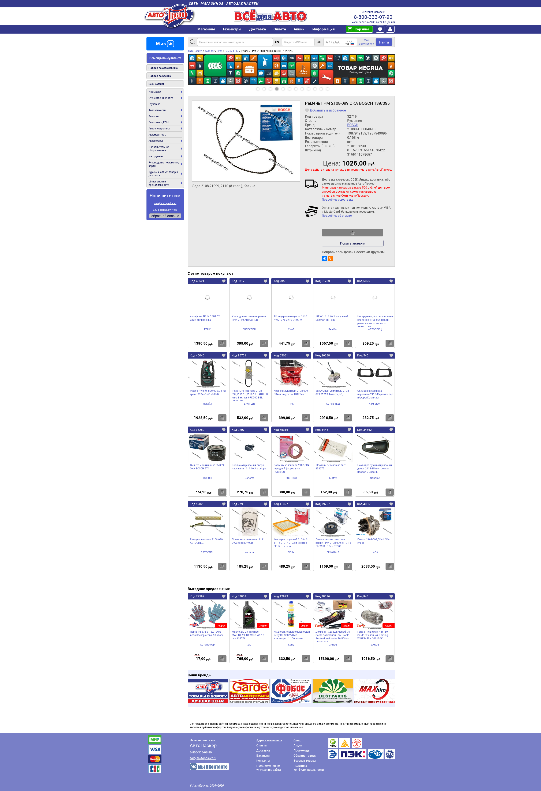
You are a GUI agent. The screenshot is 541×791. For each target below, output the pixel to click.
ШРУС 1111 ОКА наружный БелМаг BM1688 (332, 318)
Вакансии (263, 755)
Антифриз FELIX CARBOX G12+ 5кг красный (205, 318)
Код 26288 (322, 355)
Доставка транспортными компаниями (361, 748)
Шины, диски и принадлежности (159, 183)
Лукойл (207, 403)
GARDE (333, 644)
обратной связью (165, 215)
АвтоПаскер (207, 644)
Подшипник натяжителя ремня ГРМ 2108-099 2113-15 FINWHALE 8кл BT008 (333, 543)
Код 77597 (197, 596)
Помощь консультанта (165, 58)
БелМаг (333, 329)
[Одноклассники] (330, 258)
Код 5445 (321, 430)
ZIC (249, 644)
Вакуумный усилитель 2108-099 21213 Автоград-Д (333, 392)
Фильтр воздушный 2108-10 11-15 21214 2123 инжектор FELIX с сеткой (290, 543)
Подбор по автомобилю (163, 67)
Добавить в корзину (352, 233)
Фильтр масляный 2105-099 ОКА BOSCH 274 (207, 466)
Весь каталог (156, 84)
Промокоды (302, 750)
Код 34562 (364, 430)
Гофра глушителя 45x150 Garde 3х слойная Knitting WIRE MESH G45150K (372, 635)
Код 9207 (238, 430)
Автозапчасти (157, 110)
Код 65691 (280, 355)
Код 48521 (197, 281)
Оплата (279, 29)
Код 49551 (364, 504)
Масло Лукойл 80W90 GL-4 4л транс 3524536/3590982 (208, 392)
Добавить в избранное (328, 110)
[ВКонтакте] (324, 258)
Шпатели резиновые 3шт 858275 (331, 466)
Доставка (257, 29)
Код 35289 (197, 430)
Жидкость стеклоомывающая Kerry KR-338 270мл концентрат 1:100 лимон (292, 635)
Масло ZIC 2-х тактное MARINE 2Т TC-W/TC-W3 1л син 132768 (248, 635)
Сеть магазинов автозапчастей (224, 3)
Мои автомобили (366, 41)
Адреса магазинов (269, 740)
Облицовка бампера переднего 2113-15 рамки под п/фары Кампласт (375, 394)
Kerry (291, 644)
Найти (384, 42)
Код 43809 (239, 596)
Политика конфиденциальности (309, 768)
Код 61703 (322, 281)
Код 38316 (322, 596)
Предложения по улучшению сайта (268, 768)
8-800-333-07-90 (373, 17)
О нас (297, 740)
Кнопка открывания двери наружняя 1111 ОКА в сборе (249, 466)
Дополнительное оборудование (159, 148)
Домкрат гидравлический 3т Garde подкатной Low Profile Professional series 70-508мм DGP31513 (333, 636)
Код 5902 (196, 504)
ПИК (291, 403)
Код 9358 (279, 281)
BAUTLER (249, 403)
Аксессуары (156, 140)
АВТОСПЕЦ (249, 329)
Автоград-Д (333, 403)
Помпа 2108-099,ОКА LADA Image (373, 541)
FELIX (207, 329)
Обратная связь (305, 755)
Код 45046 (197, 355)
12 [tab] (331, 87)
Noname (249, 478)
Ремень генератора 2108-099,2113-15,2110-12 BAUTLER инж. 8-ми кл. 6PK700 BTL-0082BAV (250, 395)
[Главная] (169, 15)
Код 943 (362, 596)
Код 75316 (280, 430)
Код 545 (362, 355)
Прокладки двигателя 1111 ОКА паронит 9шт (248, 541)
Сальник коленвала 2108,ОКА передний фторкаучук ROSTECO (292, 468)
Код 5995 (363, 281)
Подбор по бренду (160, 75)
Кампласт (375, 403)
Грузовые (154, 104)
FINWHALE (333, 552)
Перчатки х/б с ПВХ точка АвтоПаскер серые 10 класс (206, 633)
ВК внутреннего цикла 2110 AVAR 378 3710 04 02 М (290, 318)
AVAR (291, 329)
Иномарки (155, 91)
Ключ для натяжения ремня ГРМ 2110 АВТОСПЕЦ (249, 318)
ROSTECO (291, 478)
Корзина (362, 29)
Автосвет (154, 116)
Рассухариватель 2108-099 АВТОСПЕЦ (206, 541)
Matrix (333, 478)
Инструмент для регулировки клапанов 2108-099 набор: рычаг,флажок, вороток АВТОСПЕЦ (375, 321)
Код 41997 (280, 504)
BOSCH (352, 125)
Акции (298, 745)
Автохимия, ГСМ (159, 122)
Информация (323, 29)
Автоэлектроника (159, 128)
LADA (375, 552)
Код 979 (237, 504)
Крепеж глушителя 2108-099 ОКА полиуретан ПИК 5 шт (291, 392)
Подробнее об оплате (337, 215)
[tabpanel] (291, 56)
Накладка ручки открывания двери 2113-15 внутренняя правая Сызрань (374, 468)
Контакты (263, 760)
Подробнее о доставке (337, 199)
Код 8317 (238, 281)
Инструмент (156, 156)
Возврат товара (305, 760)
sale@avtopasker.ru (165, 203)
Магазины (206, 29)
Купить (222, 343)
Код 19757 (322, 504)
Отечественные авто (161, 97)
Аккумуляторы (157, 134)
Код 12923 (280, 596)
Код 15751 (239, 355)
